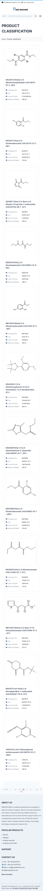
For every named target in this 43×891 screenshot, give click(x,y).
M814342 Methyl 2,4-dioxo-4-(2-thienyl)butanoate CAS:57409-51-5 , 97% (21, 630)
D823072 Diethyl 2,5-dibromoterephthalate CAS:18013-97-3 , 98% (21, 82)
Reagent (6, 837)
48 (15, 789)
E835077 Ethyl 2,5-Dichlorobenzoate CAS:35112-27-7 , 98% (21, 143)
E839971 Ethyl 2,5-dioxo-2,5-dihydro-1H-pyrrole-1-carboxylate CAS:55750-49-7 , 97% (20, 204)
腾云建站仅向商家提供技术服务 (22, 888)
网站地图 (35, 888)
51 (27, 789)
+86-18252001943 (13, 862)
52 (31, 789)
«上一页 (5, 789)
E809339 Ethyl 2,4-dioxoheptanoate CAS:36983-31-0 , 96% (21, 265)
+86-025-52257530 (13, 864)
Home (3, 39)
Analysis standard (9, 840)
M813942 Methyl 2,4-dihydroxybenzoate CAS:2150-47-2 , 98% (21, 326)
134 (37, 789)
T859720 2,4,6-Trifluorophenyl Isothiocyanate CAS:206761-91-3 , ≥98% (21, 752)
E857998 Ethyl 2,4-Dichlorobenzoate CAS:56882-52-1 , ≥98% (21, 511)
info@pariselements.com (17, 867)
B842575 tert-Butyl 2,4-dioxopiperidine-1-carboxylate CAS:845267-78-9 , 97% (19, 691)
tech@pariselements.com (10, 870)
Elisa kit (5, 835)
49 (19, 789)
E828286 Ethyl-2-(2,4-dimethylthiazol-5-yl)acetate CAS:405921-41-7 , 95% (18, 450)
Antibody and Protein (10, 843)
